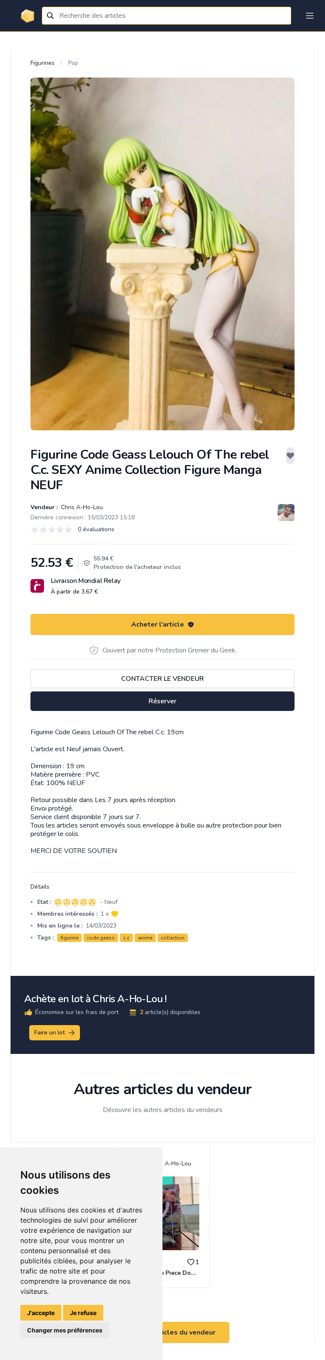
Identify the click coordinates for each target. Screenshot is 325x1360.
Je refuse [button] (83, 1312)
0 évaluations (96, 529)
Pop (73, 63)
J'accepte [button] (41, 1312)
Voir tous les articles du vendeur (162, 1332)
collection (173, 937)
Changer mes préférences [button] (64, 1330)
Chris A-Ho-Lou (81, 507)
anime (145, 937)
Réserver (162, 701)
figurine (69, 937)
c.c (126, 937)
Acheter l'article (157, 624)
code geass (101, 937)
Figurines (42, 63)
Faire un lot (49, 1032)
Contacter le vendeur (162, 678)
